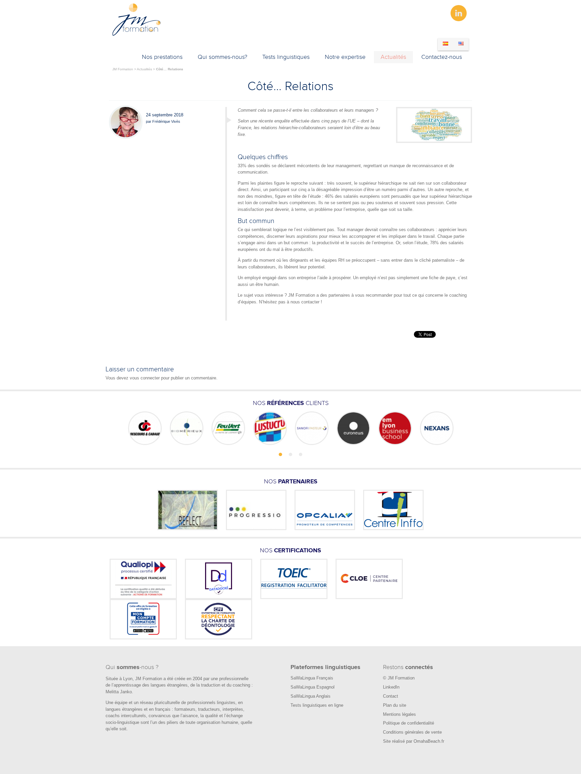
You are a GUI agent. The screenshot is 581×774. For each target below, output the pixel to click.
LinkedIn (391, 687)
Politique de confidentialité (408, 723)
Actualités (393, 57)
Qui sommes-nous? (222, 57)
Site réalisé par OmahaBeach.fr (413, 741)
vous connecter (145, 377)
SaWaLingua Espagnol (312, 687)
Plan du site (394, 705)
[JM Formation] (136, 34)
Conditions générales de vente (412, 732)
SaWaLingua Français (311, 677)
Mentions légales (399, 714)
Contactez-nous (441, 57)
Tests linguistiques (286, 57)
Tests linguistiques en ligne (316, 705)
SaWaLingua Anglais (310, 696)
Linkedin (459, 13)
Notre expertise (345, 57)
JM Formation (122, 69)
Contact (390, 696)
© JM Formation (399, 677)
